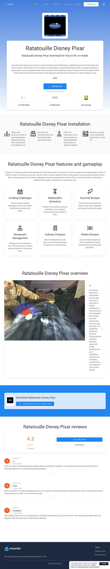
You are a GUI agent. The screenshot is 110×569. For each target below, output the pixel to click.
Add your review (79, 439)
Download (91, 4)
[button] (104, 4)
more (55, 78)
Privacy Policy (100, 555)
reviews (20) (79, 445)
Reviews (77, 4)
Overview (57, 4)
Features (67, 4)
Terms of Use (100, 551)
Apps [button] (36, 4)
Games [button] (45, 4)
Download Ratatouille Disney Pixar (37, 404)
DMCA (97, 548)
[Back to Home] (8, 4)
